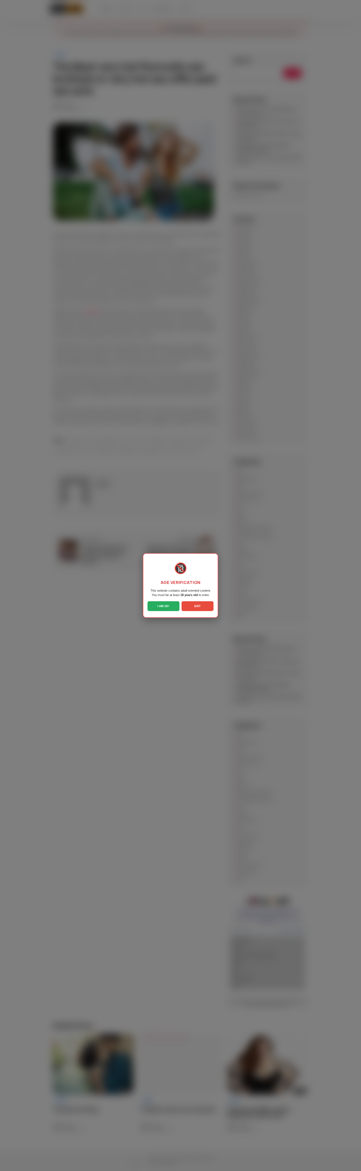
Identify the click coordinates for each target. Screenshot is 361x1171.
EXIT (197, 606)
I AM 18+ (163, 606)
